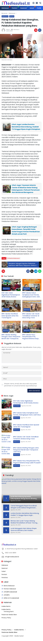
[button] (33, 3)
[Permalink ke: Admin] (4, 30)
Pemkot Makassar (10, 589)
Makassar (5, 16)
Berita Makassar (14, 258)
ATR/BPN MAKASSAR (10, 592)
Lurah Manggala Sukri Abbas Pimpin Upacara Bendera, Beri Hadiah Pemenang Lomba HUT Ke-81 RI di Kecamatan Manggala (24, 529)
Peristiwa (5, 578)
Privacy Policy (6, 618)
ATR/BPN (7, 595)
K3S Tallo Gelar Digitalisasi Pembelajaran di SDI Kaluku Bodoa (11, 295)
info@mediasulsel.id (12, 557)
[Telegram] (36, 271)
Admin (8, 29)
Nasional (4, 568)
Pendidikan (6, 288)
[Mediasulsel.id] (16, 3)
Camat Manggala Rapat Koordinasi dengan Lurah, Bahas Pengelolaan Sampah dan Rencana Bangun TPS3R (24, 507)
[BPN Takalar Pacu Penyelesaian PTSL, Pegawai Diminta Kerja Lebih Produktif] (31, 327)
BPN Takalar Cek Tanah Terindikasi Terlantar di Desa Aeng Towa (30, 316)
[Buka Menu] (37, 3)
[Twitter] (32, 271)
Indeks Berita (6, 606)
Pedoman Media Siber (9, 615)
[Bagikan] (39, 30)
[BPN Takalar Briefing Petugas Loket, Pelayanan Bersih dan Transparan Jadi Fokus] (11, 327)
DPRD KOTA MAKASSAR (11, 598)
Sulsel (4, 571)
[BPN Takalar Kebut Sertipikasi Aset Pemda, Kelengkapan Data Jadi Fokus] (31, 285)
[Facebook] (28, 271)
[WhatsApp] (39, 271)
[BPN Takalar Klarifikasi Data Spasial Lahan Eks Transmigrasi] (11, 306)
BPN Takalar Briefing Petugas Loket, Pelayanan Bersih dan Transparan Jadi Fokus (11, 337)
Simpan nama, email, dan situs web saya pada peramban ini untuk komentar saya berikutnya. (20, 385)
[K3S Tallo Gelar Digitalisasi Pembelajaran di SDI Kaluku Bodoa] (11, 285)
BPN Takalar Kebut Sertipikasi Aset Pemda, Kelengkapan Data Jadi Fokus (31, 295)
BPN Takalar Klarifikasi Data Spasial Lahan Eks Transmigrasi (10, 316)
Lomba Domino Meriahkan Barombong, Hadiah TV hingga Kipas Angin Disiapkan (25, 514)
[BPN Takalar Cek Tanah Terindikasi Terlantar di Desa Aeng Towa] (31, 306)
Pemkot (12, 16)
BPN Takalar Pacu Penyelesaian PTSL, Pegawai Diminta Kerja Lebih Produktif (30, 337)
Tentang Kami (9, 612)
